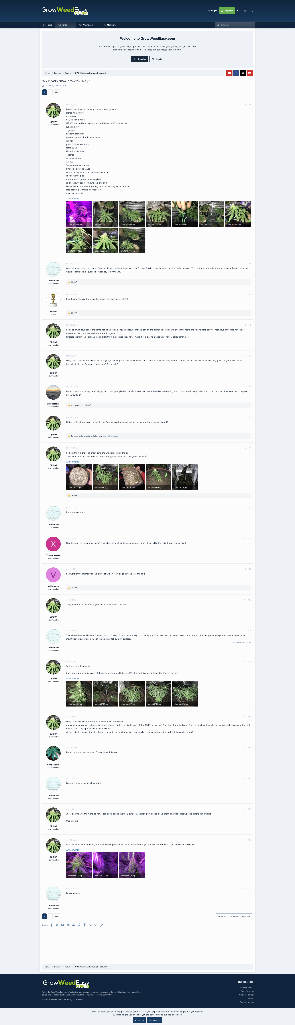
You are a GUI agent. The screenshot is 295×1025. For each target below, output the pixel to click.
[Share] (246, 104)
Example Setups (247, 1002)
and (81, 405)
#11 (249, 569)
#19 (249, 840)
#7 (250, 417)
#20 (249, 888)
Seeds (251, 998)
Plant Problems (247, 991)
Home (49, 25)
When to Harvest (246, 995)
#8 (250, 448)
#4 (249, 325)
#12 (249, 600)
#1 (250, 104)
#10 (249, 538)
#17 (249, 778)
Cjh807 (48, 85)
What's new (88, 25)
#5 (250, 356)
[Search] (251, 10)
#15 (249, 717)
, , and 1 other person (95, 436)
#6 (250, 386)
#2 (250, 263)
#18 (249, 809)
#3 (249, 294)
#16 (249, 747)
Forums (65, 25)
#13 (249, 630)
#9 (250, 507)
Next (57, 92)
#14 (249, 661)
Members (111, 25)
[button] (245, 10)
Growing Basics (247, 987)
